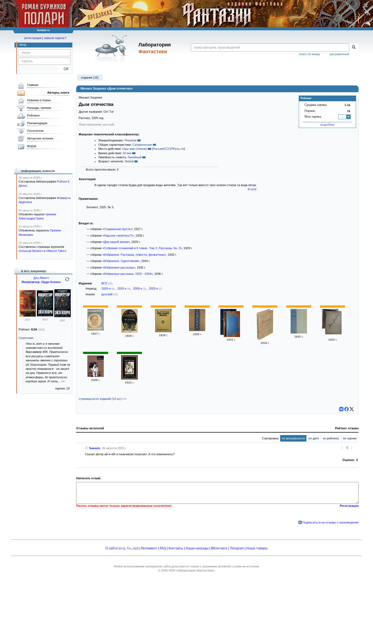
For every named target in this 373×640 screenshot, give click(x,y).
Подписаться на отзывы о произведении (330, 522)
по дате (314, 438)
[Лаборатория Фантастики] (112, 48)
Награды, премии (39, 107)
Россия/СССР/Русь (166, 148)
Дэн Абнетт (41, 277)
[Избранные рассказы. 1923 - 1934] (298, 332)
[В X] (352, 409)
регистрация (33, 38)
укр (134, 548)
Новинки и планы (39, 100)
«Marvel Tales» (56, 250)
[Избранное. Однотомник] (265, 338)
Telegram (237, 548)
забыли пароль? (55, 38)
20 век (127, 153)
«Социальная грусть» (117, 229)
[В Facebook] (346, 409)
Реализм (131, 140)
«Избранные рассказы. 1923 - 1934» (127, 273)
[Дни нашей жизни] (163, 331)
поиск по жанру (309, 54)
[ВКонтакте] (341, 409)
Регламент (149, 548)
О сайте (111, 548)
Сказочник (26, 338)
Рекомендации (37, 123)
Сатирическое (142, 144)
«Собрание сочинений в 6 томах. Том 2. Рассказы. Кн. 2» (142, 248)
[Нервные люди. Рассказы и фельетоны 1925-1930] (95, 375)
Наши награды (197, 548)
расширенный (339, 54)
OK (64, 69)
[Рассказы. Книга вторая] (197, 330)
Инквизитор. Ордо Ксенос (41, 282)
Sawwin (94, 448)
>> (62, 381)
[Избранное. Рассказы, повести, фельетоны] (232, 324)
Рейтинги (33, 115)
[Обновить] (67, 281)
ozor (254, 189)
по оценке (350, 438)
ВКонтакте (219, 548)
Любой (129, 161)
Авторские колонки (40, 138)
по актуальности (293, 438)
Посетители (35, 130)
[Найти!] (354, 47)
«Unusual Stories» (31, 250)
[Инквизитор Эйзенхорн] (27, 315)
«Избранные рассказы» (118, 267)
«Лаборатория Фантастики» (195, 570)
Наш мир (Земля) (134, 148)
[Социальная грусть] (95, 329)
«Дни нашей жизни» (116, 241)
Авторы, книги (58, 92)
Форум (31, 146)
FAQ (163, 548)
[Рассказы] (129, 378)
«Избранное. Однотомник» (121, 261)
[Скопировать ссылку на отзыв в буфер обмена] (86, 448)
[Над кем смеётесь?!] (129, 331)
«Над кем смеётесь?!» (118, 235)
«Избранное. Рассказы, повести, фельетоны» (134, 254)
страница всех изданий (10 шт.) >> (102, 398)
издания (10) (90, 77)
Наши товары (257, 548)
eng (122, 548)
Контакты (175, 548)
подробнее (327, 124)
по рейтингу (331, 438)
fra (129, 548)
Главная (32, 85)
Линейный (134, 157)
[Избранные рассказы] (333, 323)
